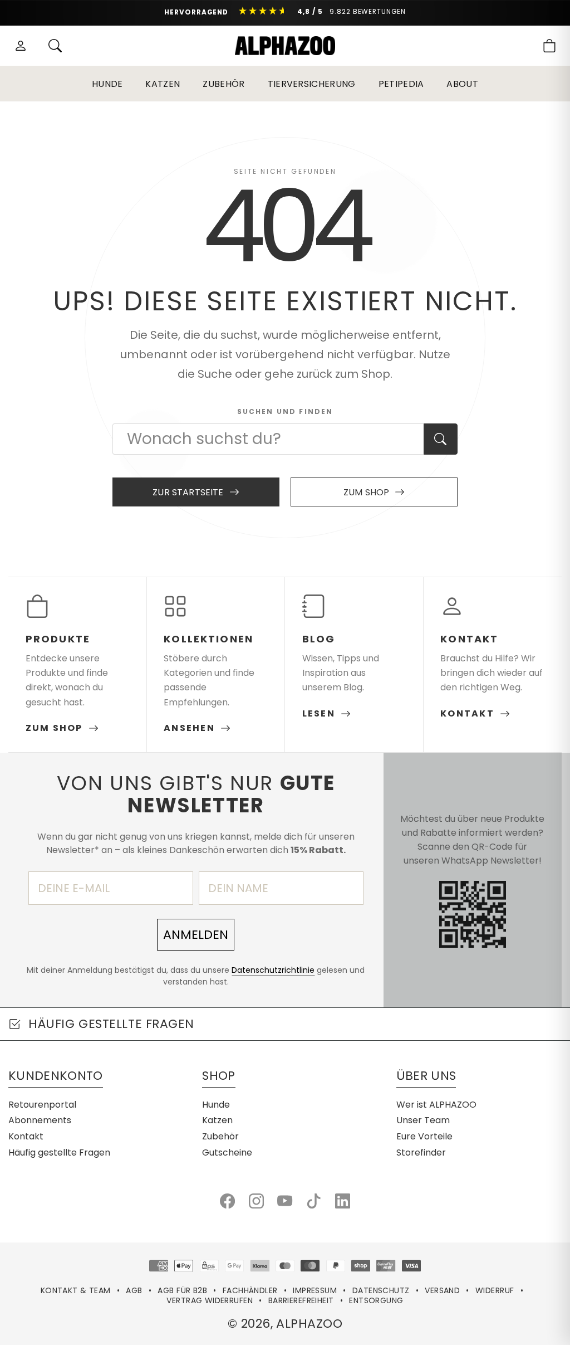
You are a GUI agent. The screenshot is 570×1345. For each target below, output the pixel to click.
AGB (134, 1290)
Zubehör (223, 83)
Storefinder (421, 1152)
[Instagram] (256, 1200)
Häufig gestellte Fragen (59, 1152)
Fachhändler (250, 1290)
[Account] (20, 45)
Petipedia (401, 83)
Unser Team (423, 1120)
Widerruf (494, 1290)
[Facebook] (227, 1200)
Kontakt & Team (76, 1290)
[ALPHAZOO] (285, 46)
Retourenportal (42, 1104)
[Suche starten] (441, 439)
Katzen (162, 83)
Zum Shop (366, 492)
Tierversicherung (312, 83)
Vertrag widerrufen (209, 1300)
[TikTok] (313, 1200)
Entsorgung (376, 1300)
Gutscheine (227, 1152)
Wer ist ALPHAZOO (436, 1104)
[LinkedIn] (342, 1200)
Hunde (107, 83)
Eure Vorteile (424, 1136)
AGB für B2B (182, 1290)
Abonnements (39, 1120)
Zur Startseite (188, 492)
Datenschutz (381, 1290)
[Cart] (549, 45)
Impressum (315, 1290)
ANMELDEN (195, 934)
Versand (442, 1290)
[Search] (55, 45)
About (462, 83)
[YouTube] (284, 1200)
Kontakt (25, 1136)
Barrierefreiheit (301, 1300)
